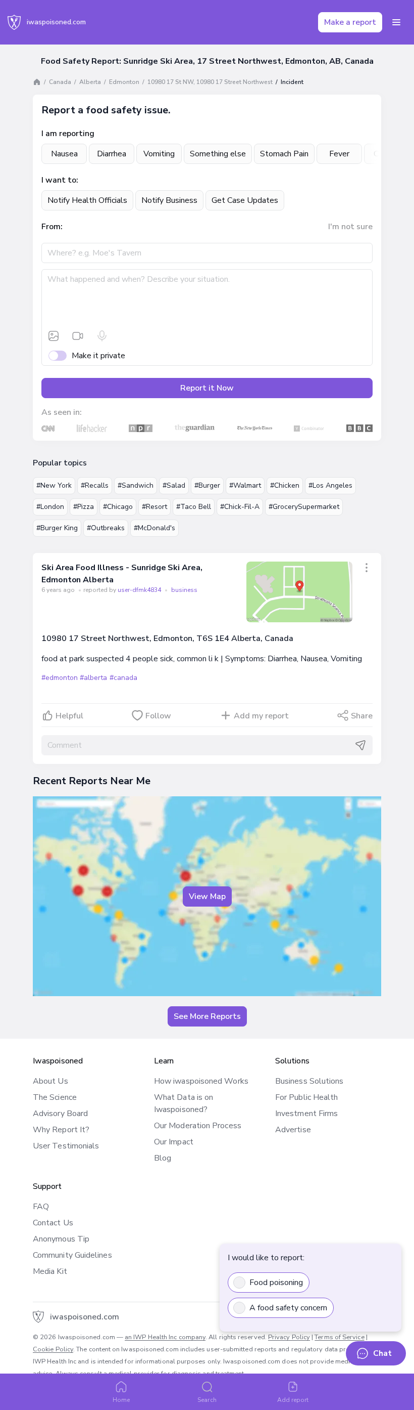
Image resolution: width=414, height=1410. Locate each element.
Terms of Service (339, 1337)
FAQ (41, 1206)
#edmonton (59, 677)
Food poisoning (276, 1282)
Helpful (69, 715)
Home (121, 1400)
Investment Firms (306, 1113)
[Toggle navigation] (396, 22)
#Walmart (245, 485)
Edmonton (124, 82)
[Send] (360, 745)
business (184, 590)
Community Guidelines (72, 1255)
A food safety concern (288, 1307)
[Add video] (78, 336)
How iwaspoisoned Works (201, 1081)
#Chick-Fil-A (240, 506)
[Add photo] (53, 336)
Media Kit (50, 1271)
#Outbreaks (106, 528)
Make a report (350, 22)
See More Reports (207, 1016)
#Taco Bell (193, 506)
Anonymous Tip (61, 1239)
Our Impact (173, 1141)
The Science (55, 1097)
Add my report (261, 715)
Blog (162, 1158)
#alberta (93, 677)
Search (206, 1400)
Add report (293, 1400)
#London (50, 506)
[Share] (366, 568)
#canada (123, 677)
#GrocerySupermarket (304, 506)
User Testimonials (66, 1145)
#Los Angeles (330, 485)
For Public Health (306, 1097)
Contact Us (53, 1222)
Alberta (90, 82)
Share (362, 715)
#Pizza (83, 506)
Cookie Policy (53, 1349)
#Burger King (57, 528)
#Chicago (118, 506)
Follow (158, 715)
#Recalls (95, 485)
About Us (50, 1081)
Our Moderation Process (197, 1125)
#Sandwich (135, 485)
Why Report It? (61, 1129)
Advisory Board (60, 1113)
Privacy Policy (289, 1337)
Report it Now (207, 388)
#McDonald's (154, 528)
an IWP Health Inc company (165, 1337)
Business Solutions (309, 1081)
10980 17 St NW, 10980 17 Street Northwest (210, 82)
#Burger (207, 485)
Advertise (293, 1129)
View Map (207, 896)
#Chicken (284, 485)
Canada (60, 82)
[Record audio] (102, 336)
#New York (54, 485)
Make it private (98, 355)
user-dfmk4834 (140, 590)
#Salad (174, 485)
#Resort (154, 506)
